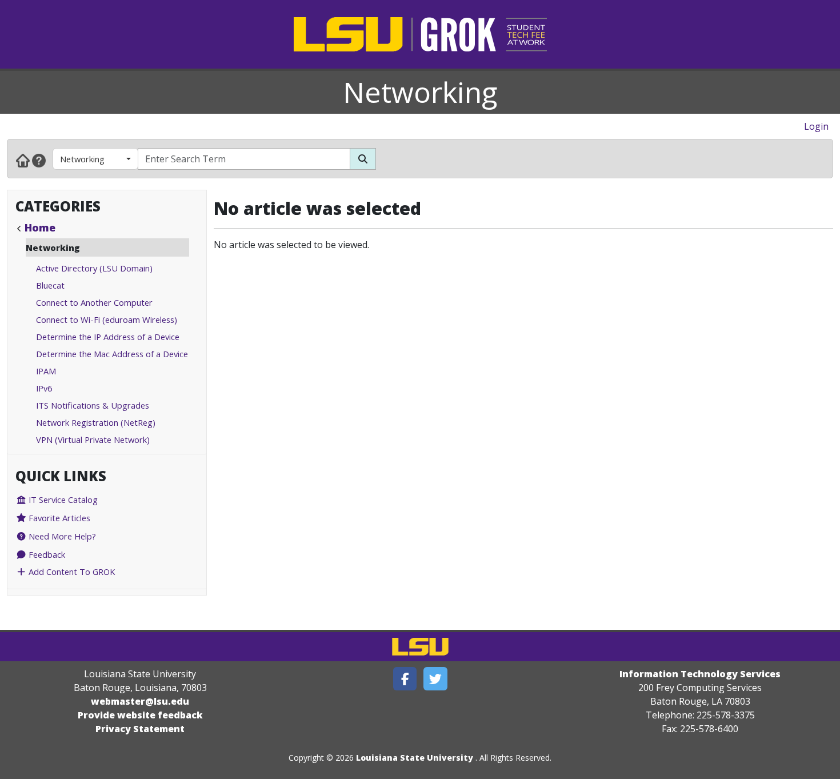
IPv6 (44, 388)
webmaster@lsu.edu (140, 701)
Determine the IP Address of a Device (107, 336)
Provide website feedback (140, 715)
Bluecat (50, 285)
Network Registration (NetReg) (95, 422)
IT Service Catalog (62, 499)
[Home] (23, 160)
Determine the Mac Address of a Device (112, 353)
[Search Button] (363, 159)
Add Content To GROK (70, 571)
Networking (420, 92)
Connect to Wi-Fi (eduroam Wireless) (106, 319)
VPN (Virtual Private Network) (93, 439)
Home (40, 227)
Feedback (45, 554)
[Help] (39, 160)
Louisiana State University (414, 757)
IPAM (46, 371)
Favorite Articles (58, 518)
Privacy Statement (140, 728)
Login (816, 126)
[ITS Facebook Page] (405, 678)
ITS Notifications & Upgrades (92, 405)
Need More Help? (61, 536)
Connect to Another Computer (94, 302)
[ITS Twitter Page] (435, 678)
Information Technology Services (700, 674)
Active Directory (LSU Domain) (94, 268)
